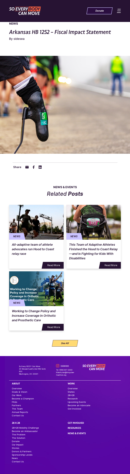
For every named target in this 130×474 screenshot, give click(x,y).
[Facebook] (33, 167)
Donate (16, 441)
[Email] (27, 167)
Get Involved (74, 408)
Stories (15, 448)
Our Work (16, 395)
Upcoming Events (77, 402)
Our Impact (17, 444)
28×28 (71, 395)
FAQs (14, 402)
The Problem (18, 434)
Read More (53, 265)
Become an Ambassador (25, 431)
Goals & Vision (19, 391)
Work (71, 383)
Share (17, 167)
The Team (17, 408)
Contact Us (18, 415)
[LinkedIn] (40, 167)
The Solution (18, 438)
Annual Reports (20, 412)
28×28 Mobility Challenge (25, 427)
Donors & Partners (21, 451)
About (16, 383)
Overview (17, 388)
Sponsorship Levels (22, 454)
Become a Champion (23, 398)
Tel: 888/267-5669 (64, 370)
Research (73, 398)
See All (65, 343)
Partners (16, 405)
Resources (74, 427)
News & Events (77, 433)
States (71, 391)
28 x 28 (16, 422)
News (15, 458)
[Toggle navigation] (116, 11)
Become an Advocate (79, 405)
